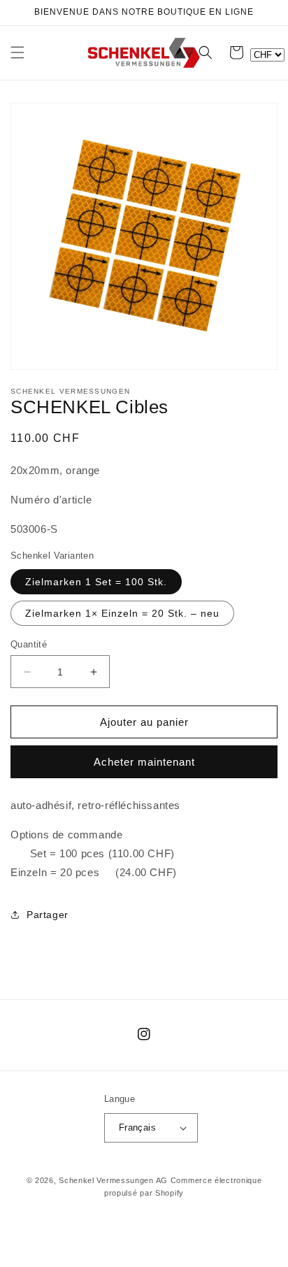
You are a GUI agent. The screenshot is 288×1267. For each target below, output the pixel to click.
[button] (17, 52)
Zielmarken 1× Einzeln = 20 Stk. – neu (122, 613)
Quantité (28, 644)
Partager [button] (48, 914)
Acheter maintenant (144, 762)
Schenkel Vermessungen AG (113, 1180)
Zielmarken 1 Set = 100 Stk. (96, 581)
